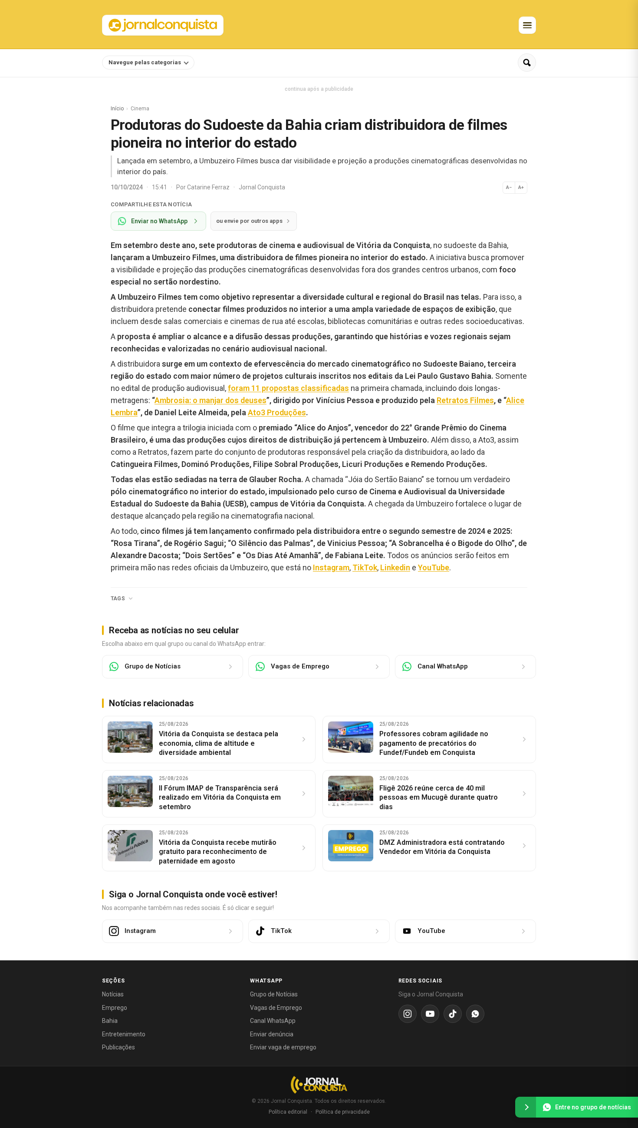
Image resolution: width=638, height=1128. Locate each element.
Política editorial (288, 1112)
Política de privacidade (343, 1112)
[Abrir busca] (527, 62)
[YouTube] (430, 1014)
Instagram (331, 567)
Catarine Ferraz (209, 187)
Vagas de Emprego (276, 1007)
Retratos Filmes (465, 400)
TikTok (364, 567)
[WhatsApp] (475, 1014)
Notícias (113, 994)
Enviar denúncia (271, 1034)
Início (117, 109)
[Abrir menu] (527, 25)
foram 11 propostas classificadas (288, 388)
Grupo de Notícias (274, 994)
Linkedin (395, 567)
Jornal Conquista (262, 187)
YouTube (433, 567)
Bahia (110, 1020)
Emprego (114, 1007)
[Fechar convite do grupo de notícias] (525, 1107)
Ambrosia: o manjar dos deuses (210, 400)
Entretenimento (123, 1034)
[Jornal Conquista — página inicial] (319, 1085)
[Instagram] (407, 1014)
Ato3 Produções (277, 412)
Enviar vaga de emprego (283, 1047)
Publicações (118, 1047)
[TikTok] (453, 1014)
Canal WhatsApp (273, 1020)
